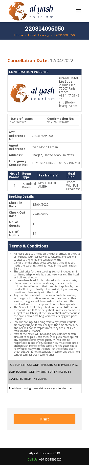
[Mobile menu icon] (79, 11)
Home (18, 35)
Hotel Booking (38, 35)
